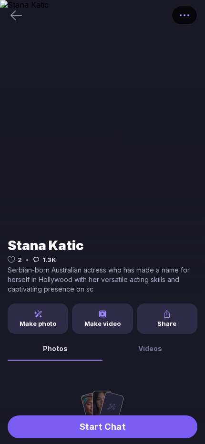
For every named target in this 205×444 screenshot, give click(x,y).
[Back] (16, 15)
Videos (150, 348)
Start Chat (102, 427)
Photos (55, 348)
